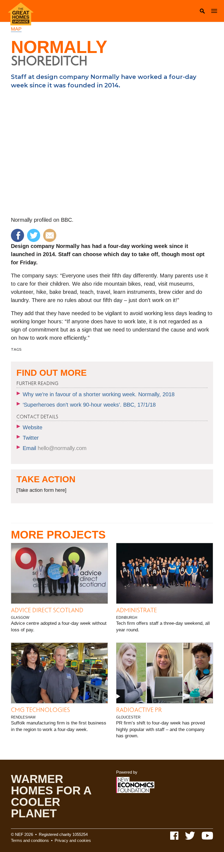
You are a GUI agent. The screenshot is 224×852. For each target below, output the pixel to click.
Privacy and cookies (73, 840)
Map (16, 29)
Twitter (31, 438)
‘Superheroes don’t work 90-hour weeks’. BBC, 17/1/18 (89, 405)
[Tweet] (34, 235)
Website (32, 427)
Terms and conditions (30, 840)
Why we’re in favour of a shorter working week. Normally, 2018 (99, 394)
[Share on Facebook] (18, 235)
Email (55, 448)
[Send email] (50, 235)
